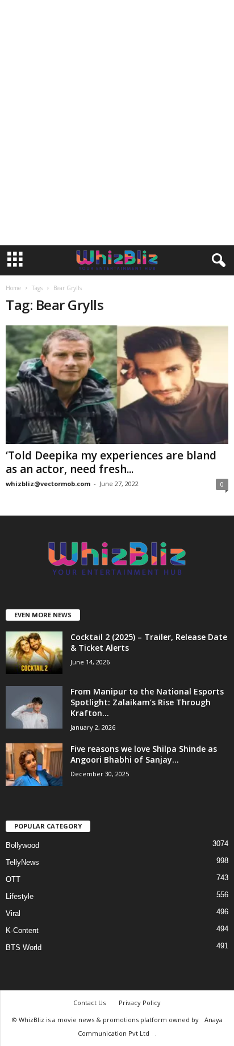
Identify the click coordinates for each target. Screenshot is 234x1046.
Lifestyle (20, 896)
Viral (13, 913)
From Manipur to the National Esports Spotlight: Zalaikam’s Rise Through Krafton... (147, 702)
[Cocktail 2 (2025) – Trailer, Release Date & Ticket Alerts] (34, 652)
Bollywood (22, 845)
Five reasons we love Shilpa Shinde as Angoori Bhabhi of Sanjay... (143, 754)
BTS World (23, 947)
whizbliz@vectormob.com (48, 483)
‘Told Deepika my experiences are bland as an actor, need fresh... (111, 462)
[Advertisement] (117, 123)
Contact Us (89, 1002)
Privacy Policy (140, 1002)
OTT (13, 879)
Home (13, 288)
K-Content (22, 930)
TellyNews (22, 862)
